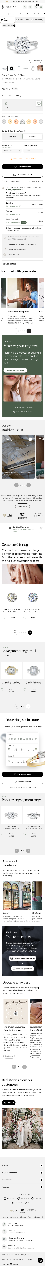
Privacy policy (6, 1259)
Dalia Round (11, 827)
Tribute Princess (34, 827)
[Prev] (14, 1067)
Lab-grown (32, 136)
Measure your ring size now (15, 370)
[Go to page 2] (21, 632)
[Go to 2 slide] (24, 485)
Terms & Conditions (19, 1259)
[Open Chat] (40, 1260)
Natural (12, 136)
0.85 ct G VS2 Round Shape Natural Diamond (33, 611)
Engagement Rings (17, 14)
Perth (30, 1217)
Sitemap (30, 1259)
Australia (5, 1217)
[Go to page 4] (25, 632)
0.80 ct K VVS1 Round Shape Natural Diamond (12, 611)
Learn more (22, 506)
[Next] (29, 331)
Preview (37, 60)
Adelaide (37, 1217)
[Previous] (16, 331)
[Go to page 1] (21, 706)
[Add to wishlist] (4, 618)
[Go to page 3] (23, 632)
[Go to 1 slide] (22, 485)
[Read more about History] (30, 439)
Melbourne (14, 1217)
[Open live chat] (25, 7)
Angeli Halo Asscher (11, 682)
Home (2, 14)
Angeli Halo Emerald (34, 682)
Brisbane (23, 1217)
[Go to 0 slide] (20, 485)
